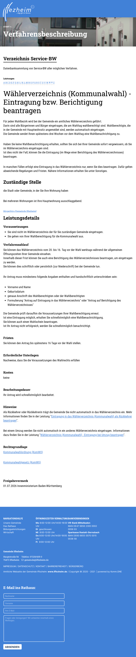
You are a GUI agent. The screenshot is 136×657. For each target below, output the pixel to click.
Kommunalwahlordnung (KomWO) (23, 452)
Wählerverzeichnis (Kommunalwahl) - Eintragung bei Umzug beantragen (82, 435)
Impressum (9, 566)
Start (6, 27)
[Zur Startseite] (19, 12)
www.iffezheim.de (57, 571)
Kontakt (41, 566)
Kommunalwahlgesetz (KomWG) (22, 462)
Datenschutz (26, 566)
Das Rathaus (9, 526)
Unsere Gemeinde (12, 522)
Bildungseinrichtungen (14, 529)
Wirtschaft (8, 532)
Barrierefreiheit (57, 566)
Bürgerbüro (76, 566)
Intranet (7, 577)
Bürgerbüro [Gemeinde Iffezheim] (19, 211)
